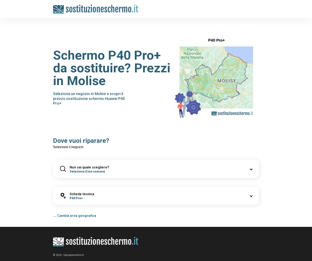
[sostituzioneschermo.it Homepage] (96, 242)
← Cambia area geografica (74, 216)
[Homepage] (96, 7)
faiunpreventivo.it (74, 255)
